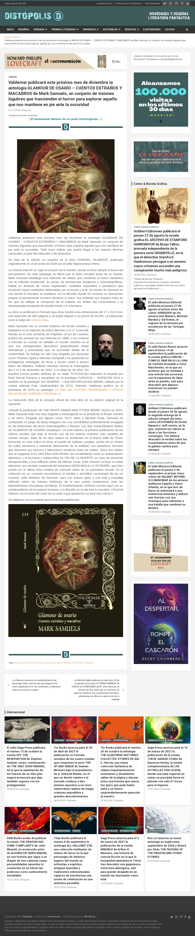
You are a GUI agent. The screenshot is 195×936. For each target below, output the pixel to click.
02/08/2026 (154, 512)
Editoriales (110, 29)
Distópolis (26, 110)
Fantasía (59, 740)
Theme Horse (53, 916)
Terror (12, 77)
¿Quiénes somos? (104, 3)
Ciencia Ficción (156, 740)
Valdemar (88, 663)
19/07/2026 (153, 789)
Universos (89, 29)
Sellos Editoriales (152, 3)
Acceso (170, 29)
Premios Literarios (63, 29)
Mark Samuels (64, 663)
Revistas (130, 29)
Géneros (39, 29)
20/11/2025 (14, 110)
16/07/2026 (12, 879)
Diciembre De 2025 (33, 663)
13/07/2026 (106, 883)
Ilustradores (152, 29)
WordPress (89, 916)
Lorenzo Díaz (39, 320)
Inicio (10, 29)
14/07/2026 (59, 887)
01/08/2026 (106, 800)
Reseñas (23, 29)
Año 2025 (18, 663)
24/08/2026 (139, 275)
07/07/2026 (153, 861)
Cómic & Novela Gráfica (150, 184)
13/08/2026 (154, 395)
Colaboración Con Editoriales (128, 3)
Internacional (16, 712)
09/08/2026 (12, 789)
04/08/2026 (59, 800)
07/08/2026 (154, 454)
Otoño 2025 (77, 663)
